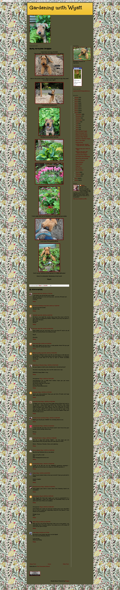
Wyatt (82, 185)
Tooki (34, 343)
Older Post (66, 564)
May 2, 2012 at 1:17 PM (42, 532)
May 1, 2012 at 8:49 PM (43, 473)
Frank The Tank (37, 401)
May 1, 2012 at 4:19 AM (45, 392)
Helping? (78, 166)
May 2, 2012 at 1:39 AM (46, 496)
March (78, 172)
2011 (76, 178)
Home (49, 564)
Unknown (35, 392)
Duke (34, 532)
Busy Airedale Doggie (81, 131)
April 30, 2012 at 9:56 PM (49, 352)
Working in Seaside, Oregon (83, 138)
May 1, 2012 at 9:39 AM (47, 450)
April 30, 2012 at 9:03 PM (43, 343)
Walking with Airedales (82, 134)
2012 (76, 112)
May (77, 127)
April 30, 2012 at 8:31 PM (45, 315)
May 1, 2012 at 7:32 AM (49, 438)
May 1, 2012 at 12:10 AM (47, 378)
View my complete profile (80, 198)
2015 (76, 106)
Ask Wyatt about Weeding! (83, 156)
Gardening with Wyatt (55, 7)
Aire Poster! (79, 168)
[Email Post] (51, 285)
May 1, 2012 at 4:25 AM (53, 417)
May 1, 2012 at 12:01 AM (51, 365)
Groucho (35, 328)
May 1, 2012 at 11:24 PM (48, 486)
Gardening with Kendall (82, 158)
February (78, 174)
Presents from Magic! (81, 154)
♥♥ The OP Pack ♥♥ (37, 438)
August (78, 121)
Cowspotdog (36, 463)
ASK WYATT (79, 164)
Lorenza (35, 293)
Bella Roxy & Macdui (38, 365)
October (78, 118)
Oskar (34, 473)
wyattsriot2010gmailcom (81, 91)
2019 (76, 99)
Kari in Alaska (36, 450)
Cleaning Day (79, 142)
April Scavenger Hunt (81, 133)
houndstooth (36, 425)
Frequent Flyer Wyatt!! (81, 136)
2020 (77, 97)
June (77, 125)
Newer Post (33, 564)
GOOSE (35, 315)
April (77, 129)
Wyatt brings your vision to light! (83, 149)
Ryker (34, 521)
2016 (76, 105)
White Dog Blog (37, 352)
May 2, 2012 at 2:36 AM (47, 506)
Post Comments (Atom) (43, 566)
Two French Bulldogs (38, 305)
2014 (76, 108)
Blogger (67, 581)
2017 (76, 103)
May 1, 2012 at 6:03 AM (47, 425)
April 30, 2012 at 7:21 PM (45, 293)
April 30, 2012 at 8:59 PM (45, 328)
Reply (34, 301)
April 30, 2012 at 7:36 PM (51, 305)
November (79, 116)
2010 (76, 180)
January (78, 176)
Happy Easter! (79, 162)
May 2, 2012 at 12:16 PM (43, 521)
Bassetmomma (37, 486)
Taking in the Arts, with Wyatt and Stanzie (82, 152)
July (77, 123)
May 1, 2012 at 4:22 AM (48, 401)
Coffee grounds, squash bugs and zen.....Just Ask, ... (83, 145)
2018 (76, 101)
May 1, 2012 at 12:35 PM (47, 463)
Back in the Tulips (80, 140)
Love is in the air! (80, 160)
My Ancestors (79, 169)
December (79, 114)
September (79, 120)
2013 (76, 110)
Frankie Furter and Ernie (39, 417)
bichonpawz (36, 496)
